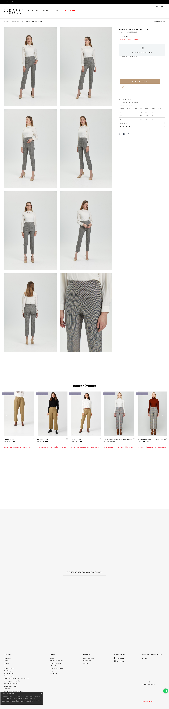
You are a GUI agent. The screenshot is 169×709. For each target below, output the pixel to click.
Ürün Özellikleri (125, 99)
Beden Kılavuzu (126, 36)
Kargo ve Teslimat (55, 663)
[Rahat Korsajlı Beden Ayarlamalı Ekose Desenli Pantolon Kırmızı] (119, 414)
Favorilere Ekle (33, 439)
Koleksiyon (47, 10)
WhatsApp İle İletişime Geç (129, 56)
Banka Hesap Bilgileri (10, 686)
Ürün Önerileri (124, 126)
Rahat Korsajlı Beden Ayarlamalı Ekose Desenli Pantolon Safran (152, 439)
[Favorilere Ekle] (122, 87)
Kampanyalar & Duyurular (12, 681)
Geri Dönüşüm (8, 671)
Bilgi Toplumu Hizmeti (11, 683)
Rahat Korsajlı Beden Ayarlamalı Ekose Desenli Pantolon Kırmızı (118, 439)
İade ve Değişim (55, 666)
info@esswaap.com (148, 701)
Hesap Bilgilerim (88, 658)
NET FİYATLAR (70, 10)
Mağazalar (7, 688)
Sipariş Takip (87, 660)
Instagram (120, 661)
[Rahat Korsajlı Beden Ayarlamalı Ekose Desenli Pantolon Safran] (153, 414)
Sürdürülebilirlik (9, 673)
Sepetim (86, 663)
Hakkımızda (7, 658)
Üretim (6, 666)
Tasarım (6, 663)
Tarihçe (6, 660)
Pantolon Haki (9, 439)
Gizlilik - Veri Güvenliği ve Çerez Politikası (16, 678)
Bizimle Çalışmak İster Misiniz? (13, 691)
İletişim (52, 658)
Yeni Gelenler (33, 10)
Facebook (120, 658)
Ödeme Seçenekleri (56, 660)
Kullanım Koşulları (9, 676)
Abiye (58, 10)
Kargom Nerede (55, 671)
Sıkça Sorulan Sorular (56, 668)
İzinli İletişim (53, 673)
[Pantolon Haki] (19, 414)
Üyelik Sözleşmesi (9, 668)
